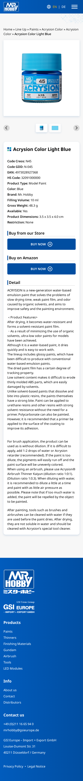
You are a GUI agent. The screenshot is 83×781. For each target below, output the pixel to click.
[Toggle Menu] (74, 7)
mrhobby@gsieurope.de (21, 730)
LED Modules (13, 668)
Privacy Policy (13, 766)
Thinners (9, 637)
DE (64, 7)
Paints (34, 29)
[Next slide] (76, 128)
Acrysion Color (52, 29)
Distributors (12, 702)
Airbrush (9, 656)
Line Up (20, 29)
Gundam (9, 650)
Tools (7, 662)
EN (55, 7)
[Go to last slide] (6, 128)
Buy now (38, 244)
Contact (9, 696)
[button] (41, 128)
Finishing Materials (17, 644)
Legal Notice (36, 766)
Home (7, 29)
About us (10, 690)
